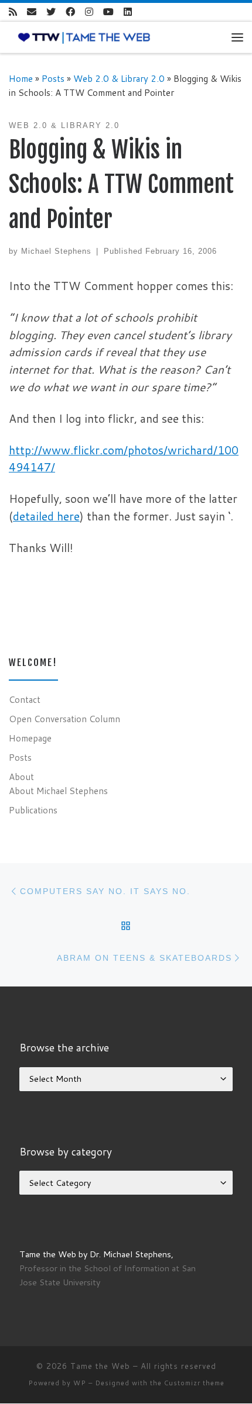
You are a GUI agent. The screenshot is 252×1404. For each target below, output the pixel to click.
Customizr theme (194, 1383)
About (21, 776)
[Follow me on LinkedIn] (128, 12)
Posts (53, 78)
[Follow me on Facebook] (70, 12)
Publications (33, 809)
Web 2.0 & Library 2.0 (119, 78)
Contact (24, 699)
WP (79, 1383)
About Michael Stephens (58, 790)
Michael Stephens (56, 251)
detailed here (46, 516)
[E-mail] (31, 12)
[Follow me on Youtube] (108, 12)
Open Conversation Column (64, 718)
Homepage (30, 738)
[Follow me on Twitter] (51, 12)
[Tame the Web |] (84, 37)
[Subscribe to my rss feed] (13, 12)
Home (21, 78)
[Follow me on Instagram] (89, 12)
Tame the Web (100, 1366)
